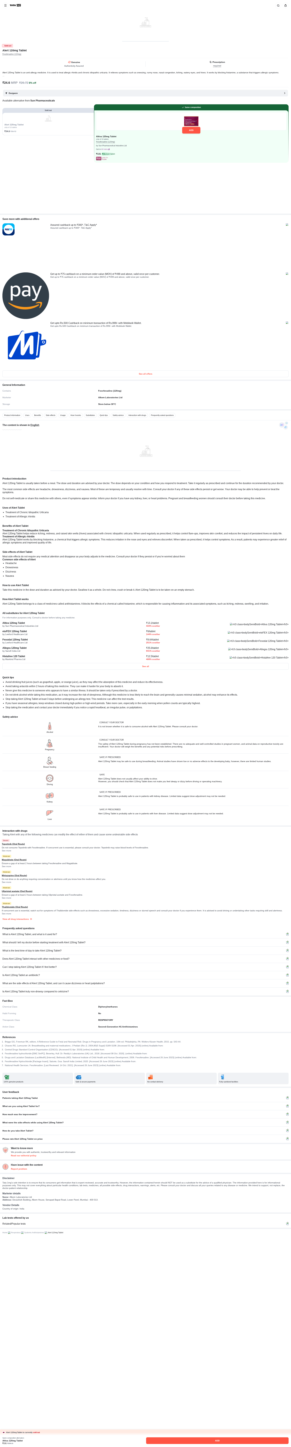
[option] (12, 415)
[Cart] (285, 5)
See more (6, 850)
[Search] (277, 5)
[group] (145, 20)
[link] (16, 5)
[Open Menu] (5, 5)
